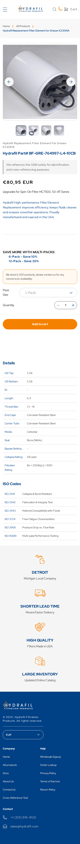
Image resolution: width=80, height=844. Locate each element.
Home (6, 26)
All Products (23, 26)
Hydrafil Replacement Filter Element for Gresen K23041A (36, 30)
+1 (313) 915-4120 (23, 817)
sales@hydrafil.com (24, 826)
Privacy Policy (48, 773)
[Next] (70, 81)
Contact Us (9, 789)
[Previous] (9, 81)
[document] (40, 82)
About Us (8, 781)
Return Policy (47, 789)
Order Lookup (48, 765)
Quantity (8, 305)
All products (10, 765)
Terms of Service (50, 781)
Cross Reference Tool (15, 797)
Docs (6, 773)
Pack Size (6, 292)
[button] (54, 9)
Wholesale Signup (50, 756)
